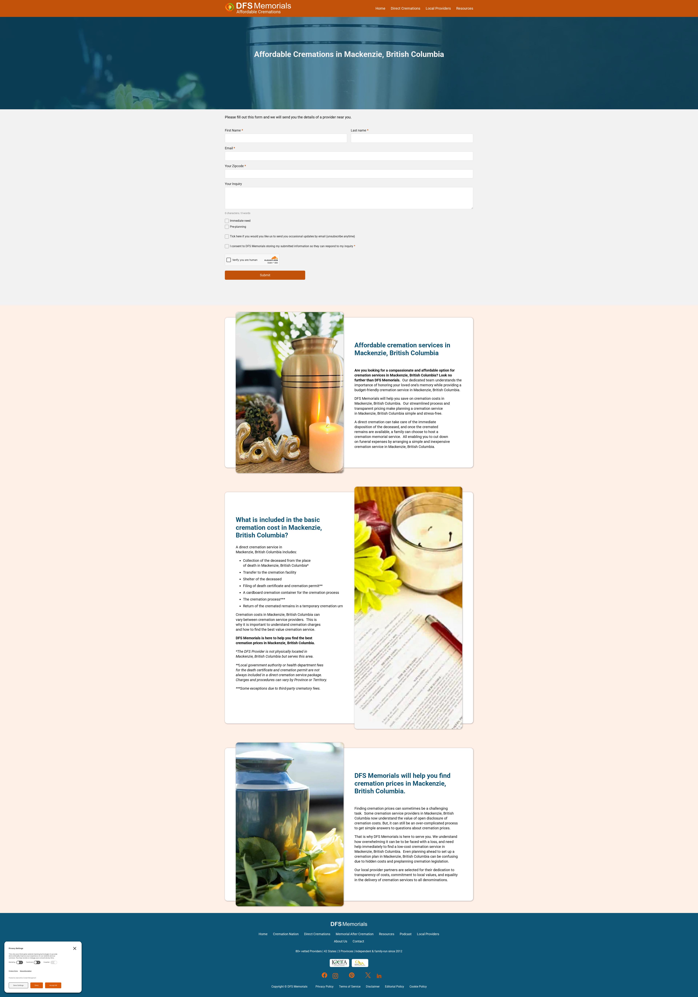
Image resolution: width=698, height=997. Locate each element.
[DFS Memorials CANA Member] (360, 963)
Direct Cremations (405, 8)
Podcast (406, 934)
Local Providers (438, 8)
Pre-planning (238, 226)
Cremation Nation (286, 934)
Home (380, 8)
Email (230, 148)
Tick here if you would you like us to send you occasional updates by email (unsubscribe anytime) (292, 236)
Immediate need (240, 220)
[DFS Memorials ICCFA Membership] (339, 963)
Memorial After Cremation (355, 934)
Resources (464, 8)
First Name (234, 130)
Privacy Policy (325, 986)
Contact (358, 941)
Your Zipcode (235, 166)
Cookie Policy (418, 986)
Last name (359, 130)
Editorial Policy (394, 986)
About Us (340, 941)
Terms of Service (349, 986)
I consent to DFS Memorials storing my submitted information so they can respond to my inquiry (292, 246)
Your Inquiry (233, 184)
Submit (265, 275)
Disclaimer (373, 986)
